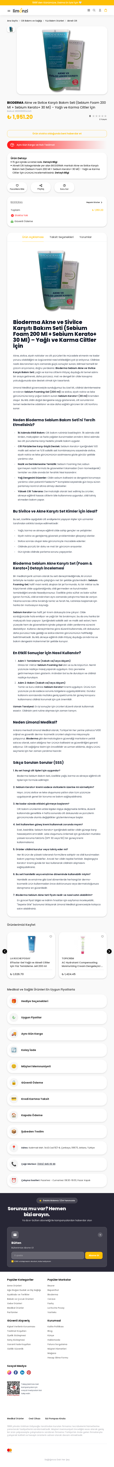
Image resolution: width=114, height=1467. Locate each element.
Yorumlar (86, 237)
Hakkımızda (54, 1339)
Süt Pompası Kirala (55, 1418)
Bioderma (53, 1294)
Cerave (51, 1298)
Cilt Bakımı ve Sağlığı (31, 20)
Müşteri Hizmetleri (57, 1348)
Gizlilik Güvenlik (15, 1348)
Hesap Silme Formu (58, 1357)
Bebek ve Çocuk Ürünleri (20, 1298)
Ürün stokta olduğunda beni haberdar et (57, 133)
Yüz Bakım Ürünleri (54, 20)
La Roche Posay (56, 1307)
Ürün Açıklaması (33, 237)
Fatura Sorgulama (57, 1344)
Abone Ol (94, 1255)
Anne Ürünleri (14, 1285)
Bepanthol (53, 1290)
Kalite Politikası (56, 1326)
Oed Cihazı (34, 1418)
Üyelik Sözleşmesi (16, 1335)
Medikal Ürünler (15, 1307)
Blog (50, 1331)
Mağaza (52, 1353)
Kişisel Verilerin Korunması (21, 1326)
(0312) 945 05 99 (46, 1164)
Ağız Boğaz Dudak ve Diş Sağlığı (24, 1290)
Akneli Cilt (72, 20)
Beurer (51, 1285)
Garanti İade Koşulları (19, 1344)
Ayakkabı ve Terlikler (18, 1294)
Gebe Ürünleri (14, 1303)
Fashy (51, 1303)
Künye (51, 1335)
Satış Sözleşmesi (16, 1339)
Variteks (52, 1312)
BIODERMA (15, 102)
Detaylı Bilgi (50, 162)
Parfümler (12, 1312)
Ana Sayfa (12, 20)
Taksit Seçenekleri (62, 237)
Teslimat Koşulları (16, 1331)
